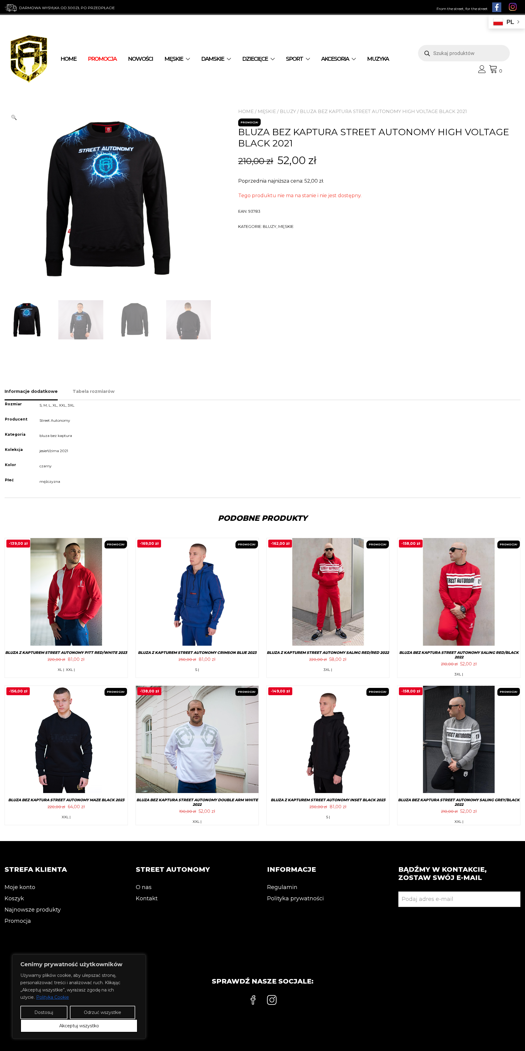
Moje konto (20, 887)
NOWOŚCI (140, 59)
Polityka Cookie (52, 997)
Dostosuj (43, 1012)
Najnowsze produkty (33, 909)
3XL (71, 405)
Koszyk (14, 898)
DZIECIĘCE (255, 59)
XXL (62, 405)
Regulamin (282, 887)
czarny (45, 466)
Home (68, 59)
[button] (14, 117)
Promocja (18, 921)
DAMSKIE (212, 59)
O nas (144, 887)
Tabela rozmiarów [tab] (94, 391)
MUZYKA (378, 59)
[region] (79, 996)
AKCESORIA (335, 59)
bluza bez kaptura (55, 435)
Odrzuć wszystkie (102, 1012)
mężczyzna (49, 481)
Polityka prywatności (295, 898)
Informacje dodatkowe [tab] (31, 391)
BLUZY (288, 111)
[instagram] (272, 1001)
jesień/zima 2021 (53, 450)
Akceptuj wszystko (79, 1026)
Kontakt (147, 898)
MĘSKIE (173, 59)
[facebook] (253, 1001)
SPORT (294, 59)
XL (55, 405)
